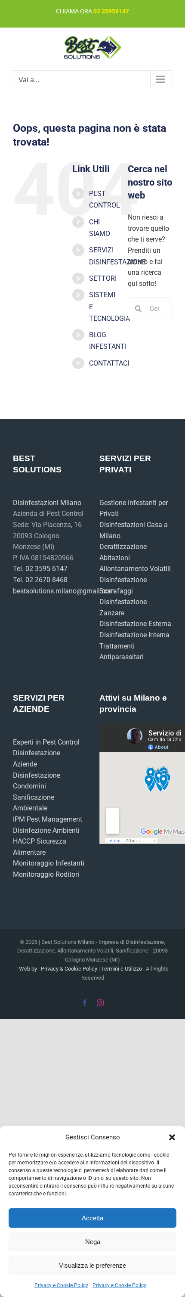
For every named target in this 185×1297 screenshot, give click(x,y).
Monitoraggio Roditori (46, 874)
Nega (92, 1241)
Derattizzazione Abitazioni (123, 552)
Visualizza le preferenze (92, 1265)
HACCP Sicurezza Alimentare (39, 846)
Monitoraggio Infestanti (48, 863)
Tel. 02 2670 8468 (40, 580)
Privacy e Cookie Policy (61, 1285)
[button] (172, 1137)
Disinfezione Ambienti (46, 830)
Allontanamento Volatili (135, 569)
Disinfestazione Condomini (36, 781)
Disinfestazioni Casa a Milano (133, 530)
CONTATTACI (109, 363)
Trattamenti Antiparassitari (121, 651)
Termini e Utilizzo (121, 968)
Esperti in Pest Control (46, 742)
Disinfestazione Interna (134, 635)
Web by (28, 968)
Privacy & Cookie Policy (69, 968)
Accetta (92, 1218)
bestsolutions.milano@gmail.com (49, 591)
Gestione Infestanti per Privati (133, 508)
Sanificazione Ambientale (33, 803)
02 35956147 (111, 11)
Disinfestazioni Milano (47, 503)
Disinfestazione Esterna (135, 624)
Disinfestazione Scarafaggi (123, 585)
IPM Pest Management (47, 819)
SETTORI (103, 278)
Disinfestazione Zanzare (123, 607)
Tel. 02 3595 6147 (40, 569)
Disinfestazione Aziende (36, 758)
